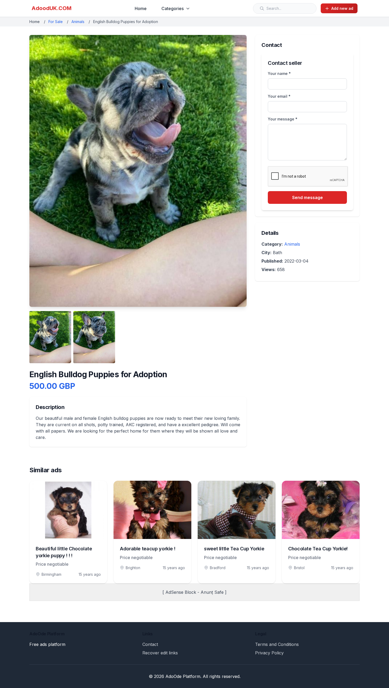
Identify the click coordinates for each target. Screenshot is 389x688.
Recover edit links (160, 652)
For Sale (55, 21)
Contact (150, 644)
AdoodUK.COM (51, 8)
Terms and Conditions (277, 644)
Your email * (279, 96)
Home (141, 8)
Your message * (282, 119)
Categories (172, 8)
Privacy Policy (269, 652)
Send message (307, 197)
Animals (77, 21)
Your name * (279, 73)
